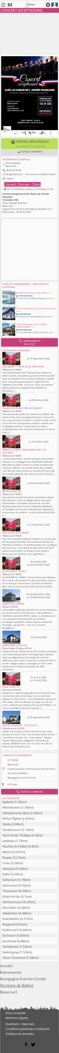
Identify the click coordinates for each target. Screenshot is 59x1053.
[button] (29, 143)
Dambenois (10, 946)
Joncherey (9, 941)
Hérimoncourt (12, 902)
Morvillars (9, 907)
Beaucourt (13, 764)
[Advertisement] (29, 33)
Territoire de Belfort (18, 773)
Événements (10, 972)
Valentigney (10, 952)
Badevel (7, 802)
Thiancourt (10, 891)
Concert (10, 184)
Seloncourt (10, 885)
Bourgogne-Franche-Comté (22, 777)
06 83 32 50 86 (23, 211)
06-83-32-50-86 (13, 170)
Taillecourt (9, 880)
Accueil (6, 965)
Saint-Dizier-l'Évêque (16, 835)
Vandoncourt (11, 830)
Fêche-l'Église (11, 818)
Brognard (9, 924)
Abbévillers (10, 913)
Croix (6, 863)
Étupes (7, 857)
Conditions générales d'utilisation (27, 1029)
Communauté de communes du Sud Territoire (31, 768)
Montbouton (11, 807)
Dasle (6, 824)
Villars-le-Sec (11, 896)
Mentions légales (16, 1018)
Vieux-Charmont (13, 958)
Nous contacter (15, 1013)
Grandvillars (10, 919)
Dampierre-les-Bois (15, 813)
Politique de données (19, 1034)
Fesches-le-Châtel (14, 846)
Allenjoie (8, 869)
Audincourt (10, 930)
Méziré (7, 852)
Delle (5, 874)
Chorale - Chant (29, 184)
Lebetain (8, 841)
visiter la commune (29, 791)
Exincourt (9, 935)
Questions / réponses (19, 1024)
